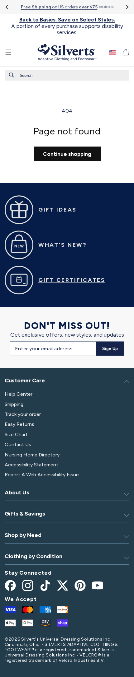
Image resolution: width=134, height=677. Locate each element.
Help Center (18, 394)
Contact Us (18, 444)
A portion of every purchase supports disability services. (67, 25)
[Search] (11, 75)
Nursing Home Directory (32, 455)
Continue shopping (67, 154)
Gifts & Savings (25, 513)
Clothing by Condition (33, 556)
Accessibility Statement (31, 465)
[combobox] (67, 75)
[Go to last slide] (7, 7)
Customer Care (25, 380)
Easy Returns (19, 424)
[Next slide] (126, 7)
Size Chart (16, 434)
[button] (8, 52)
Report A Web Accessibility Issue (42, 475)
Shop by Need (23, 535)
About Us (17, 492)
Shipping (14, 404)
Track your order (23, 414)
